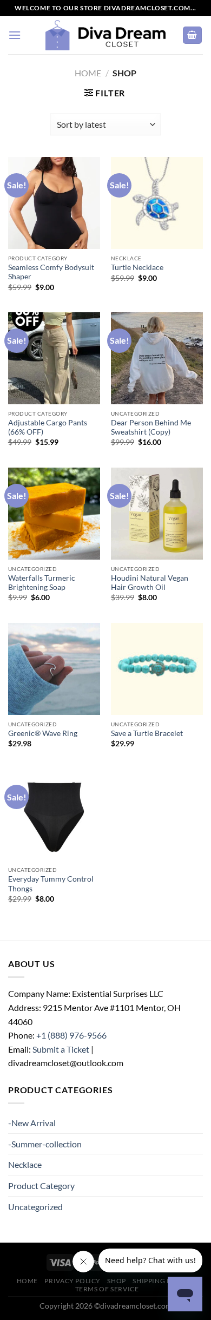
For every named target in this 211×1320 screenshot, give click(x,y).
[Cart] (192, 35)
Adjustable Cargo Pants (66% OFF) (47, 427)
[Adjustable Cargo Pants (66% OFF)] (54, 358)
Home (88, 73)
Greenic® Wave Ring (42, 733)
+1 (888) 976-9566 (71, 1035)
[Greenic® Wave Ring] (54, 669)
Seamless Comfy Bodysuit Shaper (51, 272)
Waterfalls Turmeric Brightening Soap (41, 583)
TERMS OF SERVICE (107, 1289)
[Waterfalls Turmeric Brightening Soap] (54, 514)
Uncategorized (35, 1206)
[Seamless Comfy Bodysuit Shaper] (54, 203)
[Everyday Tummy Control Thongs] (54, 815)
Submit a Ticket (60, 1049)
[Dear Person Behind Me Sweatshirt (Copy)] (157, 358)
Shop (116, 1281)
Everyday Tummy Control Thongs (51, 884)
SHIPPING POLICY (162, 1281)
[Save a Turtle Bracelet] (157, 669)
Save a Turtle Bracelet (147, 733)
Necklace (25, 1164)
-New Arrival (32, 1123)
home (27, 1281)
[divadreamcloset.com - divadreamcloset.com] (105, 35)
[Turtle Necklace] (157, 203)
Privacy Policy (72, 1281)
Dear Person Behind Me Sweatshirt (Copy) (151, 427)
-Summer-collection (45, 1144)
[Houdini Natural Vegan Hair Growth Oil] (157, 514)
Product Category (41, 1185)
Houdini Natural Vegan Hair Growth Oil (149, 583)
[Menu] (14, 35)
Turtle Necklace (137, 267)
